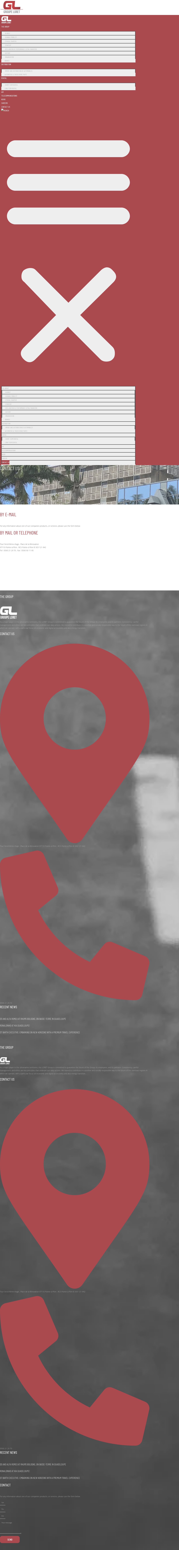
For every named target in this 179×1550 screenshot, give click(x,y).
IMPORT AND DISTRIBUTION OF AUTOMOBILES (18, 71)
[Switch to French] (5, 110)
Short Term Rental (11, 85)
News (3, 99)
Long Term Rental (11, 88)
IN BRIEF (7, 33)
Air (2, 92)
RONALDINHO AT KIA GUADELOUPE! (15, 1025)
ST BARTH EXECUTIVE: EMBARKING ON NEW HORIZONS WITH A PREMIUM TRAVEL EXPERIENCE (40, 1032)
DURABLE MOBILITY (11, 37)
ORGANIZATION (9, 57)
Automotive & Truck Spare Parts (16, 74)
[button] (68, 247)
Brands (7, 61)
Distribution (6, 64)
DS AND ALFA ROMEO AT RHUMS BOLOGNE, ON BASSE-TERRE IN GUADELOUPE (33, 1018)
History (7, 53)
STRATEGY (8, 45)
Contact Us (5, 107)
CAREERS (4, 103)
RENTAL (4, 78)
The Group (5, 26)
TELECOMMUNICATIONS (9, 95)
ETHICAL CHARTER (10, 41)
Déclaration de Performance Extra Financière (21, 49)
